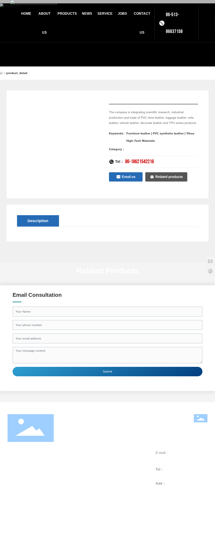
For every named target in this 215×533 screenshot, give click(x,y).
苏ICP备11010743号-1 (150, 522)
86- (160, 475)
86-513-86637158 (174, 23)
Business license (108, 521)
